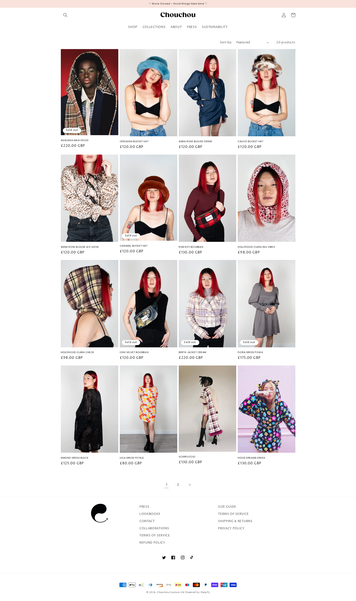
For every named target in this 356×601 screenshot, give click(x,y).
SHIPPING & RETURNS (235, 521)
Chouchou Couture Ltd (170, 592)
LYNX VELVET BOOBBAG (134, 352)
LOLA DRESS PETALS (132, 458)
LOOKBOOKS (149, 514)
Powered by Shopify (197, 592)
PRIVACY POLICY (231, 528)
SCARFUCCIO (187, 456)
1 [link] (166, 485)
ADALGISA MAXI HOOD (75, 140)
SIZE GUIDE (227, 507)
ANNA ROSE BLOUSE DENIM (195, 141)
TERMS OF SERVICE (154, 535)
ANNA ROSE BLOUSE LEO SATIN (80, 247)
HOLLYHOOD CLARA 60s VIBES (256, 247)
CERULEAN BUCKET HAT (134, 141)
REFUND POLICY (152, 543)
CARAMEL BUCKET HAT (134, 246)
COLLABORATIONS (154, 528)
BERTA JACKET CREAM (192, 352)
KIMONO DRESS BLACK (75, 458)
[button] (65, 15)
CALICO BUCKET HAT (250, 141)
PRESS (144, 507)
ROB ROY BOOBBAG (191, 247)
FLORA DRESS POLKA (250, 352)
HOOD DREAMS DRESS (251, 458)
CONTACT (147, 521)
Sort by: (226, 42)
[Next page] (189, 485)
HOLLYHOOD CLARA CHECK (77, 352)
